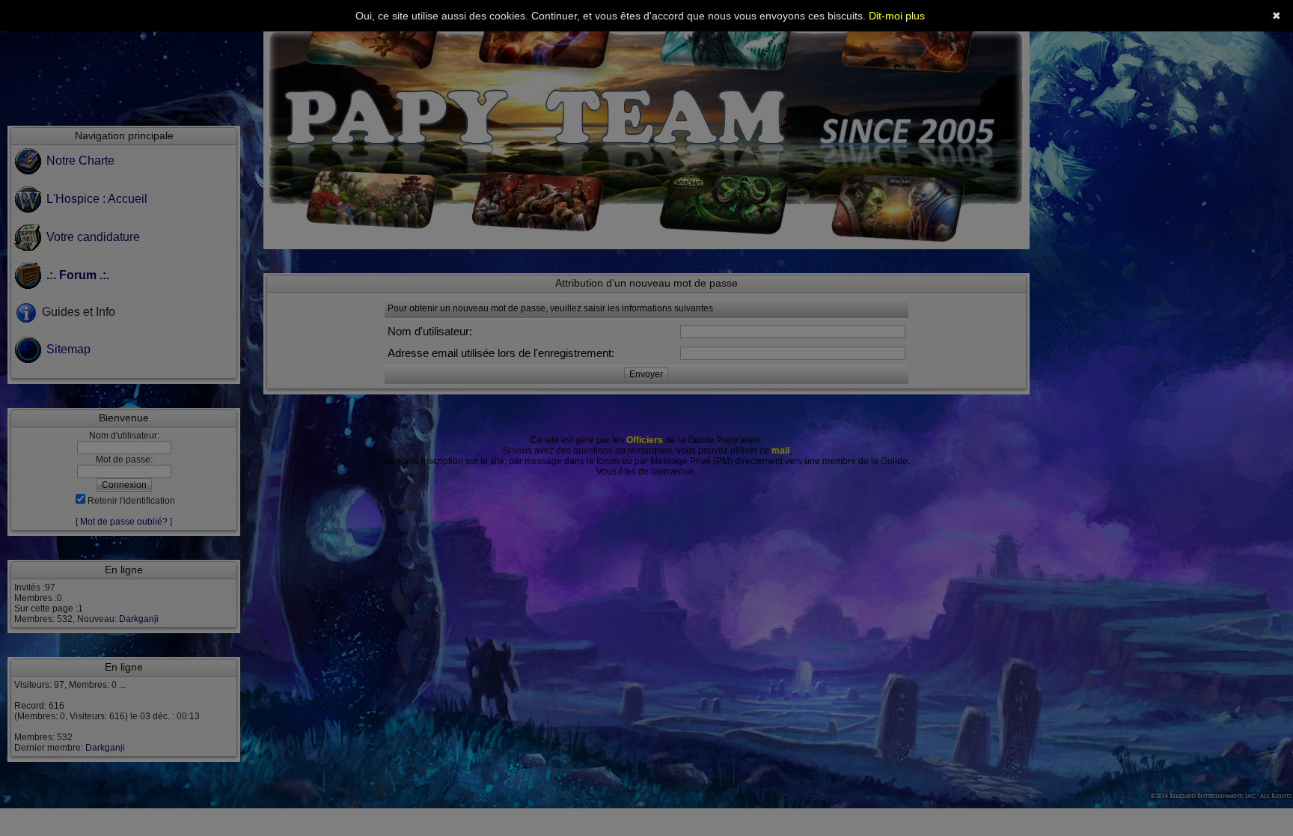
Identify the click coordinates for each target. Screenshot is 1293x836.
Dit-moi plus (897, 16)
